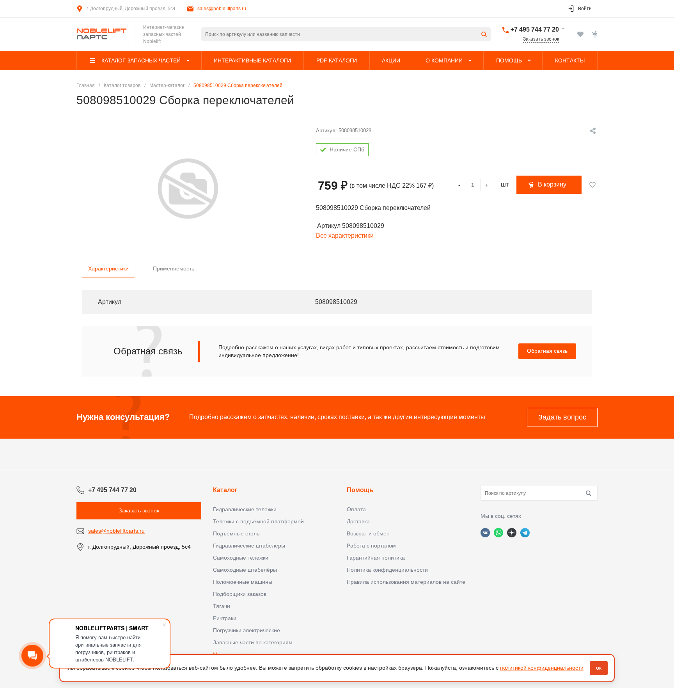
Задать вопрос (562, 417)
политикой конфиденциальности (542, 668)
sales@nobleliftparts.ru (221, 8)
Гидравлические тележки (245, 509)
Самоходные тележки (240, 558)
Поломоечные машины (242, 582)
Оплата (356, 509)
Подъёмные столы (237, 533)
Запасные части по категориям (253, 642)
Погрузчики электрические (246, 630)
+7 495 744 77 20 (535, 29)
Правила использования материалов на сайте (406, 582)
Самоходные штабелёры (245, 570)
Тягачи (221, 606)
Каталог (225, 490)
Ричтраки (224, 618)
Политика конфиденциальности (387, 570)
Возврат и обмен (368, 533)
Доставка (358, 521)
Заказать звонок (541, 39)
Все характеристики (345, 235)
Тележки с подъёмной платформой (258, 521)
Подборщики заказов (239, 594)
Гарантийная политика (376, 558)
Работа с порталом (371, 545)
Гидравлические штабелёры (249, 545)
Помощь (360, 490)
